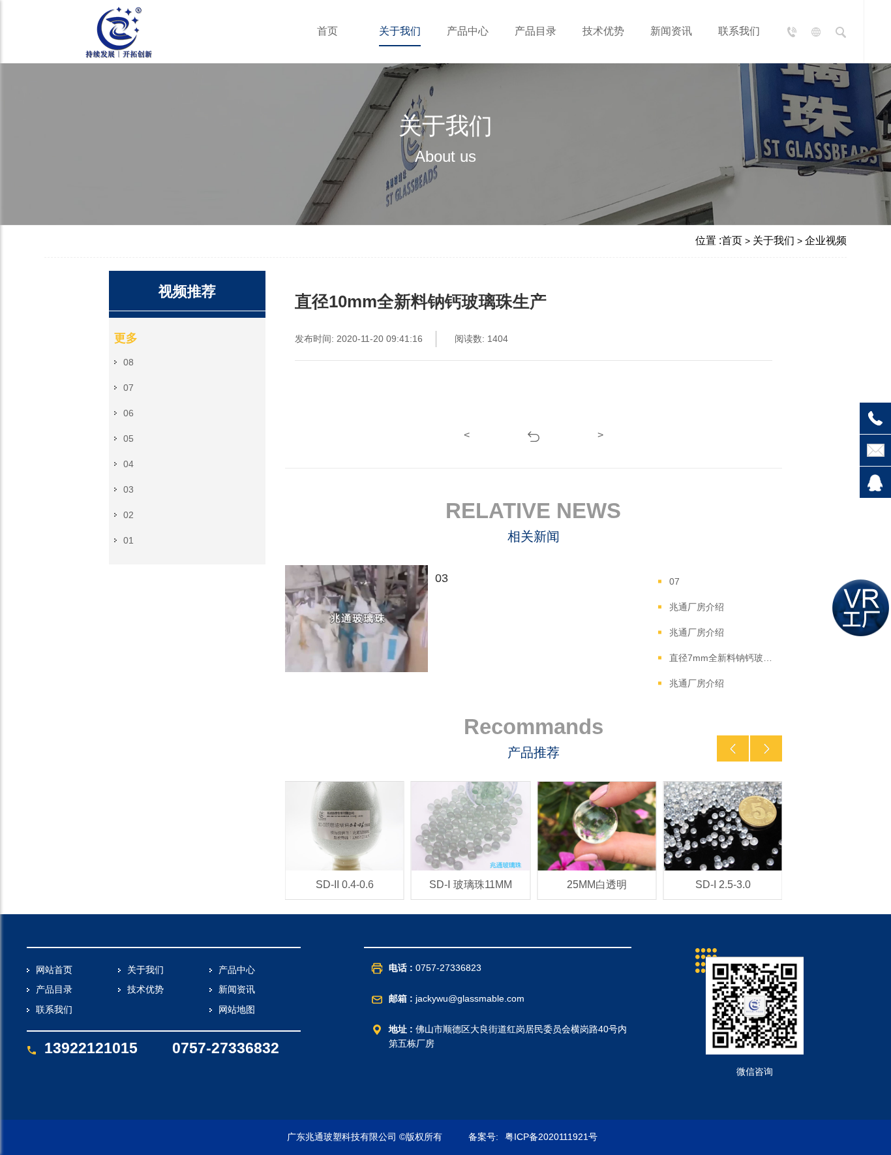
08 (128, 362)
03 (128, 489)
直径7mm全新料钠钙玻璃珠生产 (723, 658)
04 (128, 464)
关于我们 (400, 31)
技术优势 (603, 31)
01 (128, 540)
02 (128, 515)
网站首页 (54, 969)
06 (128, 413)
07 (128, 387)
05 (128, 438)
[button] (733, 748)
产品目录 (535, 31)
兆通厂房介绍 (696, 607)
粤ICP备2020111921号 (551, 1137)
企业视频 (826, 240)
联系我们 (739, 31)
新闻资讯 (671, 31)
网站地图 (237, 1009)
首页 (327, 31)
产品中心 (468, 31)
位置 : (708, 240)
